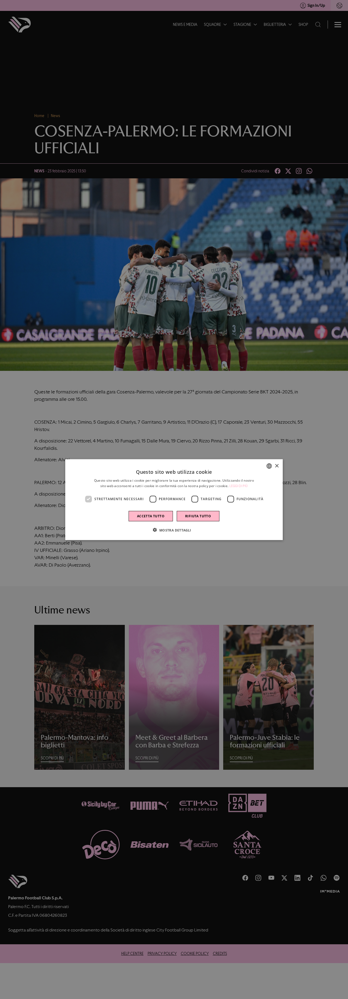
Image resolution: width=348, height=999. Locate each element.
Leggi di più (238, 486)
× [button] (277, 466)
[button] (174, 530)
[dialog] (174, 499)
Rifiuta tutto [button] (198, 516)
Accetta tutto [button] (150, 516)
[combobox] (269, 466)
